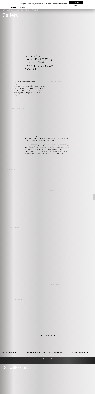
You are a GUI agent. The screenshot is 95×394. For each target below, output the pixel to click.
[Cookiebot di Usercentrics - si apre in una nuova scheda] (13, 7)
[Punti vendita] (94, 197)
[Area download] (94, 195)
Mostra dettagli (22, 7)
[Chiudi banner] (86, 1)
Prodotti (4, 363)
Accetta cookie (76, 2)
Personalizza (76, 5)
